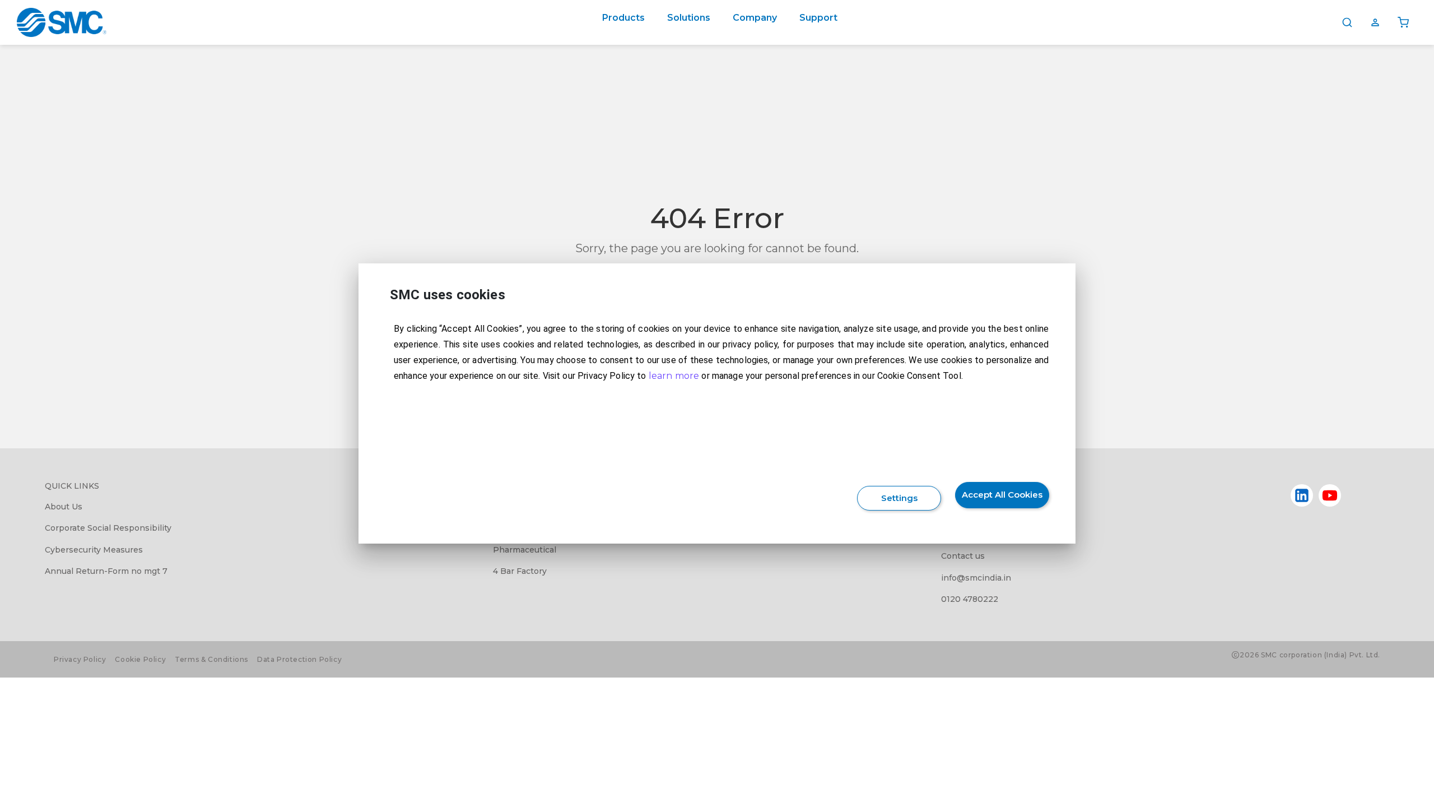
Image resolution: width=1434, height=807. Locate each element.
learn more (674, 375)
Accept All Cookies (1002, 494)
